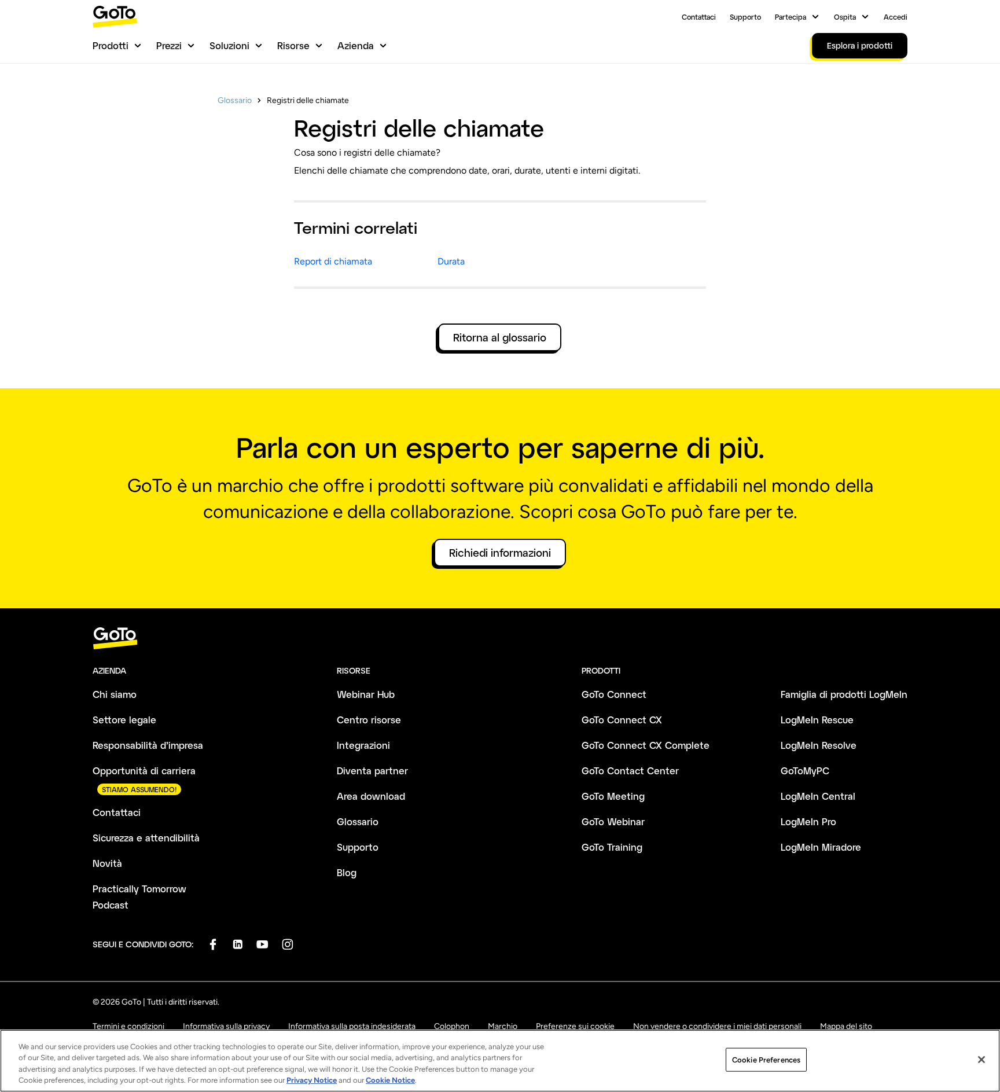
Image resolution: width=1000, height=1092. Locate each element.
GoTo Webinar (613, 821)
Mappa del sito (846, 1026)
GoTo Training (612, 846)
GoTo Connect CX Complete (645, 745)
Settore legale (124, 719)
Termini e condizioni (128, 1026)
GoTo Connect (614, 694)
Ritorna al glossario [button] (499, 337)
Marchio (502, 1026)
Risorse (293, 45)
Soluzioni (229, 45)
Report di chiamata (333, 261)
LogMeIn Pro (808, 821)
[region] (500, 1061)
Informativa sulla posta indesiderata (352, 1026)
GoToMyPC (805, 770)
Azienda (355, 45)
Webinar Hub (366, 694)
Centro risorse (369, 719)
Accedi (895, 17)
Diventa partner (372, 770)
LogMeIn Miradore (821, 846)
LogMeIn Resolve (818, 745)
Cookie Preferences (766, 1060)
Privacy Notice (311, 1080)
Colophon (451, 1026)
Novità (107, 863)
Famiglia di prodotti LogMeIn (844, 694)
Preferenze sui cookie (575, 1026)
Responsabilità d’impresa (148, 745)
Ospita (845, 17)
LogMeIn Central (818, 795)
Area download (371, 795)
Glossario (235, 100)
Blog (346, 872)
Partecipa (790, 17)
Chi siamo (115, 694)
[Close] (981, 1059)
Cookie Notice (390, 1080)
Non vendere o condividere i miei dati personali (717, 1026)
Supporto (745, 17)
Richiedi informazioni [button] (500, 552)
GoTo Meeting (613, 795)
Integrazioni (363, 745)
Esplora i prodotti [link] (859, 45)
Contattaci (699, 17)
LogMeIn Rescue (817, 719)
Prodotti (110, 45)
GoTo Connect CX (622, 719)
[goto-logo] (500, 638)
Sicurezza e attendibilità (146, 837)
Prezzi (169, 45)
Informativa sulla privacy (226, 1026)
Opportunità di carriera (144, 770)
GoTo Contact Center (630, 770)
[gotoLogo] (115, 16)
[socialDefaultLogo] (212, 944)
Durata (451, 261)
